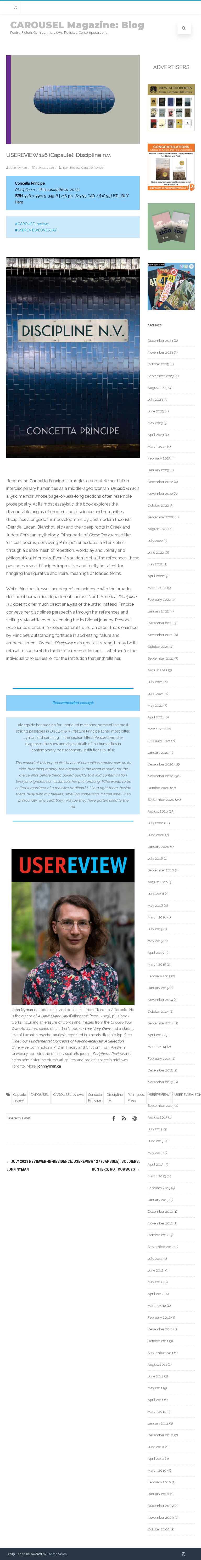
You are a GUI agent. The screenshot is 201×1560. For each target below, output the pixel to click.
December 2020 (161, 764)
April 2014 (156, 1035)
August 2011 (157, 1364)
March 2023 (157, 447)
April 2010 (156, 1459)
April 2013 (156, 1164)
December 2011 (160, 1329)
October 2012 (158, 1235)
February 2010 (159, 1482)
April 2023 (156, 435)
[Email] (134, 1118)
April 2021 (156, 717)
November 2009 (161, 1517)
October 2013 (158, 1094)
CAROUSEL (40, 1095)
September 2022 (161, 517)
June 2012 (156, 1270)
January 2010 (158, 1494)
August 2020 (158, 811)
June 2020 (156, 835)
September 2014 (161, 1023)
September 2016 (161, 870)
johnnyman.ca (49, 1066)
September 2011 (160, 1353)
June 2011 (155, 1376)
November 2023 (160, 352)
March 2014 (157, 1047)
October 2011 (158, 1341)
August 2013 (157, 1117)
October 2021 (158, 647)
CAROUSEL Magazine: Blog (77, 25)
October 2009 (159, 1529)
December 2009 (161, 1506)
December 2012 (160, 1211)
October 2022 (158, 505)
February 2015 (159, 976)
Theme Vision (57, 1554)
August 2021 (157, 670)
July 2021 (155, 682)
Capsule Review (92, 167)
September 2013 (161, 1106)
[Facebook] (113, 1118)
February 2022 (159, 600)
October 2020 (158, 788)
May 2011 (155, 1388)
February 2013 (159, 1188)
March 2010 (157, 1470)
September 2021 (161, 658)
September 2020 (161, 800)
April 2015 (156, 953)
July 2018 (155, 858)
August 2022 (158, 529)
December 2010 (160, 1435)
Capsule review (19, 1097)
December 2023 (160, 341)
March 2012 (157, 1306)
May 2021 (155, 705)
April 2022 (156, 576)
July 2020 (155, 823)
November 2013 (160, 1082)
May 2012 (155, 1282)
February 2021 (159, 741)
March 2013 (157, 1176)
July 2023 (155, 399)
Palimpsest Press (136, 1097)
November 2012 (160, 1223)
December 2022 (160, 482)
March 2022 (157, 588)
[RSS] (124, 1118)
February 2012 (159, 1317)
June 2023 (156, 411)
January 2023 (158, 470)
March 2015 (157, 964)
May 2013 (155, 1153)
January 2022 (158, 611)
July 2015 (155, 929)
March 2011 (157, 1412)
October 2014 (158, 1011)
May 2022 (155, 564)
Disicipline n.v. (115, 1097)
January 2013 (158, 1200)
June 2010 (156, 1447)
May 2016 (155, 905)
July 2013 (155, 1129)
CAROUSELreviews (68, 1095)
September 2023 (161, 376)
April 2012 (156, 1294)
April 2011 (155, 1400)
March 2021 (157, 729)
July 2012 (155, 1259)
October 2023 (158, 364)
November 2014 (160, 1000)
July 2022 (155, 541)
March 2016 (157, 917)
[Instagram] (15, 7)
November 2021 (160, 635)
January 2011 (158, 1423)
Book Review (71, 167)
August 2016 (158, 882)
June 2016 (156, 894)
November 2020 (161, 776)
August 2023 (158, 388)
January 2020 (158, 847)
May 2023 (155, 423)
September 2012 (161, 1247)
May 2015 (155, 941)
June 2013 (156, 1141)
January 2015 (158, 988)
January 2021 (158, 753)
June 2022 (156, 552)
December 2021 (160, 623)
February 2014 (159, 1058)
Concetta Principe (95, 1097)
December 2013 (160, 1070)
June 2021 (156, 694)
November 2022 (160, 494)
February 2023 (159, 458)
